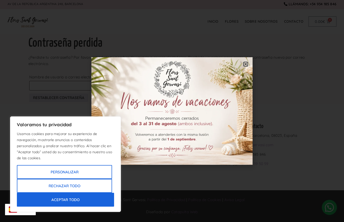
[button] (246, 64)
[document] (172, 111)
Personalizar (65, 172)
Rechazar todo (64, 185)
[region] (65, 164)
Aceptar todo (65, 199)
